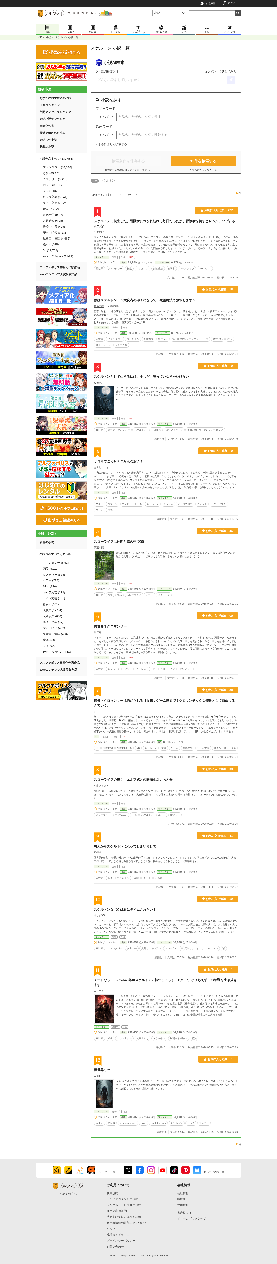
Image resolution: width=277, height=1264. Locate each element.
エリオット (100, 990)
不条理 (159, 878)
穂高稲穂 (99, 306)
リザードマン (218, 504)
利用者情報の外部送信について (127, 1222)
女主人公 (132, 948)
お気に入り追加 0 (220, 450)
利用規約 (112, 1193)
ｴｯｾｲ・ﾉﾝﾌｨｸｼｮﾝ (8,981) (58, 256)
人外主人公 (121, 345)
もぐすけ (99, 232)
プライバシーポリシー (121, 1240)
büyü (143, 1123)
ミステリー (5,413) (55, 179)
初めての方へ (68, 1193)
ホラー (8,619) (52, 185)
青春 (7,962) (51, 208)
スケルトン (142, 268)
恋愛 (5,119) (50, 568)
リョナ (99, 510)
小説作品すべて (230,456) (56, 158)
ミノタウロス (185, 504)
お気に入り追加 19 (219, 899)
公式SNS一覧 (216, 1172)
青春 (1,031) (51, 604)
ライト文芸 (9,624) (55, 202)
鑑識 (110, 510)
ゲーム (174, 748)
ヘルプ (111, 1228)
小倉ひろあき (101, 785)
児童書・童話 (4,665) (56, 238)
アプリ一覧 (108, 1172)
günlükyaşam (158, 1123)
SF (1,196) (50, 586)
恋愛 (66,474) (51, 173)
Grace (97, 1075)
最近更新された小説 (52, 132)
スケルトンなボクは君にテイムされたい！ (125, 909)
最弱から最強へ (178, 1038)
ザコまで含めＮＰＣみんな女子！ (118, 461)
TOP (39, 37)
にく (96, 711)
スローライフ (103, 345)
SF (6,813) (50, 191)
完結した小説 (48, 139)
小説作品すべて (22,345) (56, 554)
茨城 (136, 878)
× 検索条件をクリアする (203, 169)
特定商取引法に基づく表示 (124, 1217)
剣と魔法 (158, 268)
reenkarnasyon (128, 1123)
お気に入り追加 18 (219, 289)
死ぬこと (204, 1123)
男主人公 (163, 339)
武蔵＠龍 (99, 547)
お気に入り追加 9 (220, 365)
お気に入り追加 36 (219, 531)
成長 (229, 339)
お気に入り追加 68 (219, 769)
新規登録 (211, 3)
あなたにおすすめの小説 (55, 98)
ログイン (233, 3)
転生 (129, 268)
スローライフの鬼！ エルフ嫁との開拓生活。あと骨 (133, 779)
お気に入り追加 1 (220, 969)
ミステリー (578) (54, 574)
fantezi (99, 1123)
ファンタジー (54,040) (57, 167)
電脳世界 (188, 748)
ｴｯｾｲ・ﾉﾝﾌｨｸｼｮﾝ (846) (57, 651)
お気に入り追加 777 (218, 210)
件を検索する (203, 161)
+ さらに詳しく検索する (111, 144)
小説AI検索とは (109, 71)
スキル (197, 948)
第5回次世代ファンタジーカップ (190, 339)
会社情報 (183, 1193)
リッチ (191, 1123)
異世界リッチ (104, 1070)
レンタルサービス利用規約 (124, 1205)
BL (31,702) (50, 250)
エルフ (99, 504)
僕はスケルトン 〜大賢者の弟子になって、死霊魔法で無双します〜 (145, 300)
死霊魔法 (149, 339)
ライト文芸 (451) (54, 598)
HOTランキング (50, 105)
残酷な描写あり (174, 429)
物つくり (175, 814)
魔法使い (218, 339)
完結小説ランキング (52, 118)
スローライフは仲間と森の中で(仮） (120, 541)
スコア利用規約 (117, 1211)
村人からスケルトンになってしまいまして (125, 846)
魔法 (119, 594)
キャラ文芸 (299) (54, 592)
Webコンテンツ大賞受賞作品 (58, 274)
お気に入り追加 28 (219, 690)
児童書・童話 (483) (55, 634)
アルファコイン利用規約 (122, 1199)
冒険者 (171, 268)
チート (149, 594)
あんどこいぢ (101, 467)
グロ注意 (156, 429)
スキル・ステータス (225, 748)
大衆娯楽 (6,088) (54, 220)
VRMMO (108, 748)
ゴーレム (141, 669)
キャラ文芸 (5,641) (55, 197)
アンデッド (185, 669)
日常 (153, 669)
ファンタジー (101, 257)
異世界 (99, 268)
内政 (134, 814)
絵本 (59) (49, 640)
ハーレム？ (205, 268)
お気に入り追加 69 (219, 615)
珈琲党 (97, 632)
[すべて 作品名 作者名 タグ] (106, 117)
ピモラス (99, 382)
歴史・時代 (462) (54, 628)
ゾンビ (128, 669)
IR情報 (181, 1199)
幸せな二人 (121, 814)
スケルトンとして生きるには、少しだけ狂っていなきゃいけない (141, 376)
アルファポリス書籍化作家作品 (60, 267)
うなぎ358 (100, 915)
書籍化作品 (47, 125)
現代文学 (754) (52, 610)
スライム (168, 504)
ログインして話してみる (220, 71)
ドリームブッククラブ (191, 1218)
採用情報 (183, 1205)
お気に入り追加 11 (219, 835)
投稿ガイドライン (118, 1234)
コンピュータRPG (132, 504)
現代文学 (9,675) (54, 214)
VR (138, 748)
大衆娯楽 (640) (52, 616)
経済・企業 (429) (54, 226)
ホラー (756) (51, 580)
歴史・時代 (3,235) (55, 232)
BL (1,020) (49, 645)
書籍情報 (114, 306)
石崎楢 (97, 852)
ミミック (202, 504)
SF (96, 737)
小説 (48, 37)
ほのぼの (156, 948)
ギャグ (147, 878)
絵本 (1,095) (51, 244)
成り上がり (142, 1038)
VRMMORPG (124, 748)
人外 (143, 948)
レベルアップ (186, 268)
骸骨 (163, 748)
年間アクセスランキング (55, 112)
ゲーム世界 (203, 748)
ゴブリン (112, 504)
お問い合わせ (115, 1246)
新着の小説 (47, 146)
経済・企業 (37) (53, 622)
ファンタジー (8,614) (56, 562)
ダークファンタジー (119, 429)
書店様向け (184, 1212)
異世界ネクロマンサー (110, 626)
